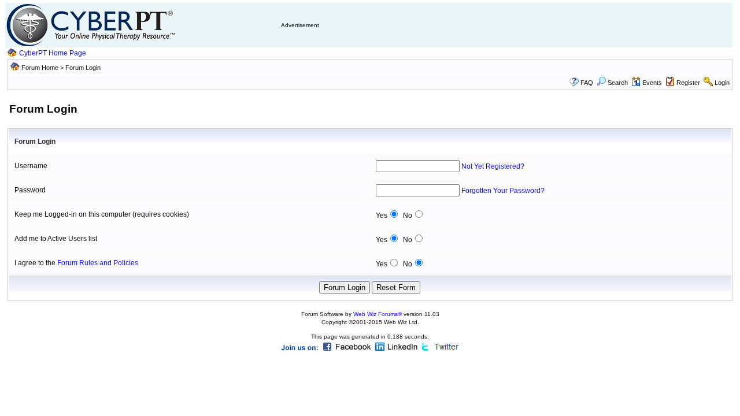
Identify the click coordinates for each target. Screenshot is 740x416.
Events (652, 82)
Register (688, 82)
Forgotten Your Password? (503, 191)
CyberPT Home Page (52, 53)
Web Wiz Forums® (377, 314)
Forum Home (39, 67)
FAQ (586, 82)
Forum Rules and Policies (97, 263)
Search (618, 82)
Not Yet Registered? (492, 166)
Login (722, 82)
